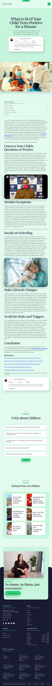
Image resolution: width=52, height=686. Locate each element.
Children (33, 42)
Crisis (48, 684)
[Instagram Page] (6, 623)
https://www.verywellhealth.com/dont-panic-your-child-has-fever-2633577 (23, 361)
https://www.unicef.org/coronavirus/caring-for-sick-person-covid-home (22, 358)
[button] (49, 4)
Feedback (36, 684)
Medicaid (42, 684)
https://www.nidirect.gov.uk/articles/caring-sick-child (17, 367)
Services (29, 612)
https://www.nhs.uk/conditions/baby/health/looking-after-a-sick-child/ (22, 364)
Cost (28, 616)
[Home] (6, 4)
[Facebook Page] (3, 623)
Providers (29, 618)
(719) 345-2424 (7, 613)
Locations (29, 614)
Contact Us (29, 624)
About (28, 610)
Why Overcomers (6, 635)
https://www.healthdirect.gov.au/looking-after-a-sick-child (19, 370)
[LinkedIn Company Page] (11, 623)
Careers (4, 633)
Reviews (28, 620)
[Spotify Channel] (14, 623)
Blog (28, 622)
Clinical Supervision (7, 637)
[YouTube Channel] (8, 623)
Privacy (29, 684)
